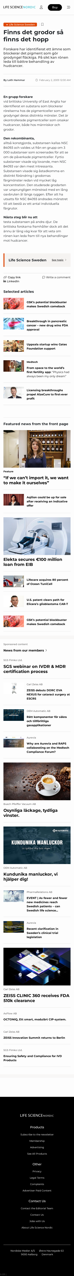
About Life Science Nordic (37, 1227)
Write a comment (58, 277)
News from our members (23, 650)
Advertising (37, 1147)
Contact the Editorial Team (37, 1208)
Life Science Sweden (22, 24)
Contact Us (37, 1214)
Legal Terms (37, 1177)
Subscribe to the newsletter (37, 1134)
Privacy (37, 1171)
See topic (58, 259)
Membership (37, 1140)
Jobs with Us (37, 1221)
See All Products (37, 1153)
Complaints (37, 1184)
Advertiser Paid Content (37, 1190)
